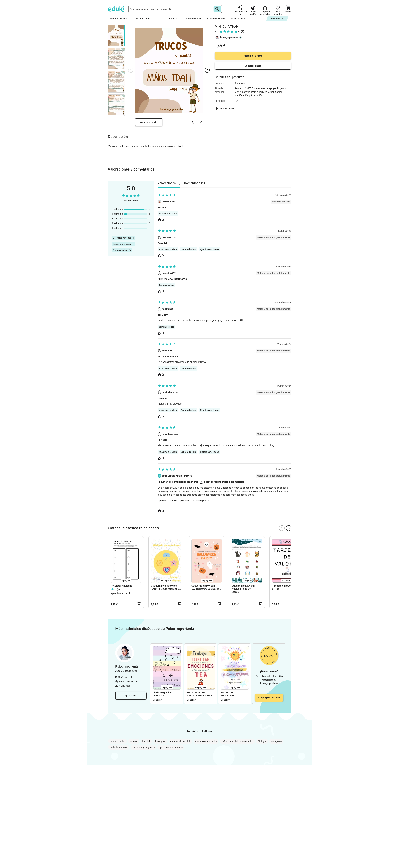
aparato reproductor (206, 741)
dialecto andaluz (119, 747)
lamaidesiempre (170, 434)
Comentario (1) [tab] (194, 183)
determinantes (117, 741)
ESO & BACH (141, 18)
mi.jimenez (167, 309)
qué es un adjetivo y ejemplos (237, 741)
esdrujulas (276, 741)
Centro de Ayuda (238, 18)
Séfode (235, 592)
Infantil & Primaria (118, 18)
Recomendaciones (215, 18)
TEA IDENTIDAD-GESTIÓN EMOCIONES (199, 694)
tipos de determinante (171, 747)
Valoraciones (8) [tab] (169, 183)
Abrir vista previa (148, 122)
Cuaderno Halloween (203, 585)
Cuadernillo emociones (164, 585)
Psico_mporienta (229, 37)
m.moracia (167, 350)
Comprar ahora (253, 65)
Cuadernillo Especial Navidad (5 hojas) (243, 587)
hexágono (160, 741)
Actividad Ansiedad (121, 585)
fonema (134, 741)
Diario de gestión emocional (162, 694)
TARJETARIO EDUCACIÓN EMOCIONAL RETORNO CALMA (234, 694)
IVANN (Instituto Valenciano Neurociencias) (172, 589)
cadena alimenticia (180, 741)
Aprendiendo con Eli (120, 593)
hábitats (146, 741)
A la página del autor (269, 697)
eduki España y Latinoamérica (177, 476)
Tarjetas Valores (281, 585)
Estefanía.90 (168, 201)
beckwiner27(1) (169, 273)
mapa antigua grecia (143, 747)
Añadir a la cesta (253, 55)
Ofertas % (172, 18)
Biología (262, 741)
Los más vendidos (192, 18)
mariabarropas (169, 237)
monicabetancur (170, 392)
